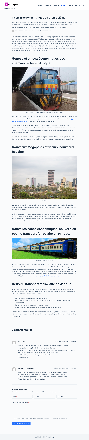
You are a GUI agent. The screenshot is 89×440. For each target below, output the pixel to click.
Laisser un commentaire (21, 423)
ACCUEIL (40, 5)
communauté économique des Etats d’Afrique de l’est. (41, 276)
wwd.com (21, 342)
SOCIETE (63, 5)
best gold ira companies (26, 368)
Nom (15, 396)
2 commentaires (46, 31)
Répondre (73, 341)
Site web (60, 396)
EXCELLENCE (48, 5)
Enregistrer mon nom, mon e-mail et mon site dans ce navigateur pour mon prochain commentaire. (41, 418)
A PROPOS (70, 5)
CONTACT (77, 5)
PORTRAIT (56, 5)
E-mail (38, 396)
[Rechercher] (84, 5)
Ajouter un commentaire (21, 402)
